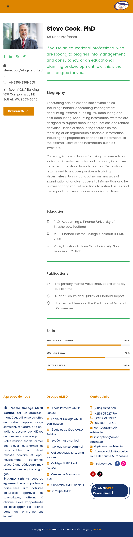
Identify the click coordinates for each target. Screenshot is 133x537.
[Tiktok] (99, 474)
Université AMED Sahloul (67, 485)
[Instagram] (123, 463)
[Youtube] (93, 474)
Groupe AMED (61, 491)
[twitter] (25, 56)
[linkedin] (11, 56)
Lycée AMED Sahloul (65, 441)
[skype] (18, 56)
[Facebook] (117, 463)
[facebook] (5, 56)
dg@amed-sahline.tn (108, 446)
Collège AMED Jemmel (67, 447)
